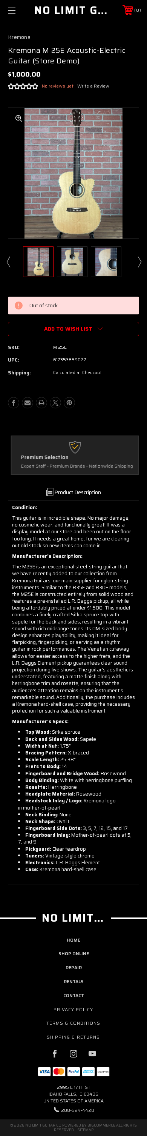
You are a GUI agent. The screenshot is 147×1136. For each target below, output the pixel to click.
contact (73, 995)
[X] (55, 402)
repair (74, 967)
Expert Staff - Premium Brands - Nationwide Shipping (76, 466)
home (73, 940)
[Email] (27, 402)
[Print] (41, 402)
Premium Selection (43, 457)
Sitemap (85, 1130)
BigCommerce (101, 1125)
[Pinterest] (69, 402)
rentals (74, 981)
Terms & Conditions (73, 1023)
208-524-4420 (77, 1110)
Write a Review (93, 85)
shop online (73, 953)
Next (139, 261)
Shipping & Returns (73, 1037)
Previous (8, 261)
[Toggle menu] (21, 10)
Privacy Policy (73, 1009)
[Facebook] (13, 402)
